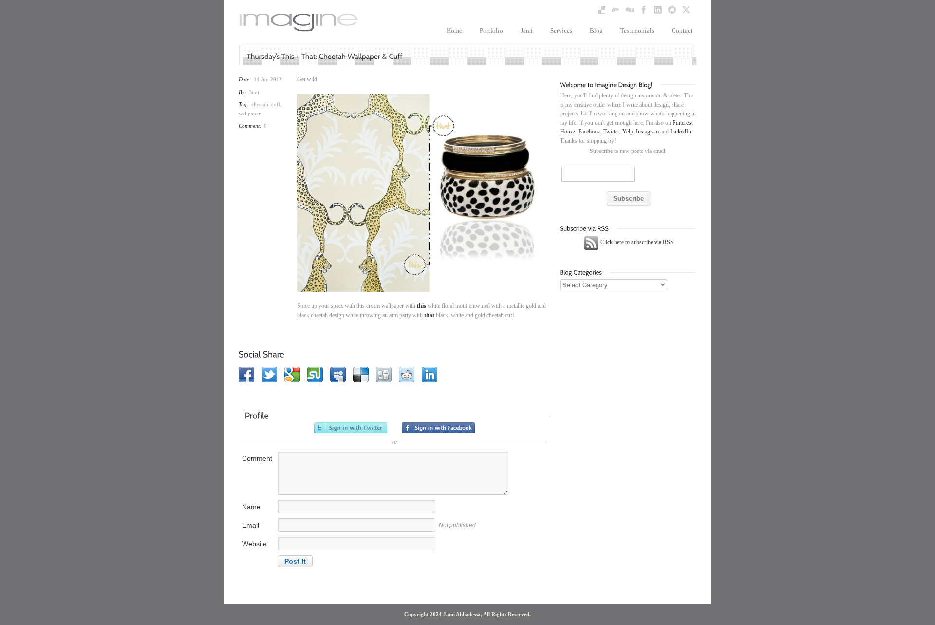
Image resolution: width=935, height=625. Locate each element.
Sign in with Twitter (350, 427)
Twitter (611, 131)
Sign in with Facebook (438, 427)
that (429, 315)
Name (251, 507)
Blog (596, 30)
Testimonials (637, 30)
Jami (527, 30)
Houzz (567, 131)
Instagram (647, 131)
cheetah (259, 104)
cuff (275, 104)
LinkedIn (680, 131)
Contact (682, 30)
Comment (257, 458)
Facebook (589, 131)
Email (250, 525)
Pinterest (682, 122)
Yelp (627, 131)
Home (454, 30)
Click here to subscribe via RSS (636, 242)
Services (561, 30)
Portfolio (491, 30)
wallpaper (250, 113)
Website (254, 544)
